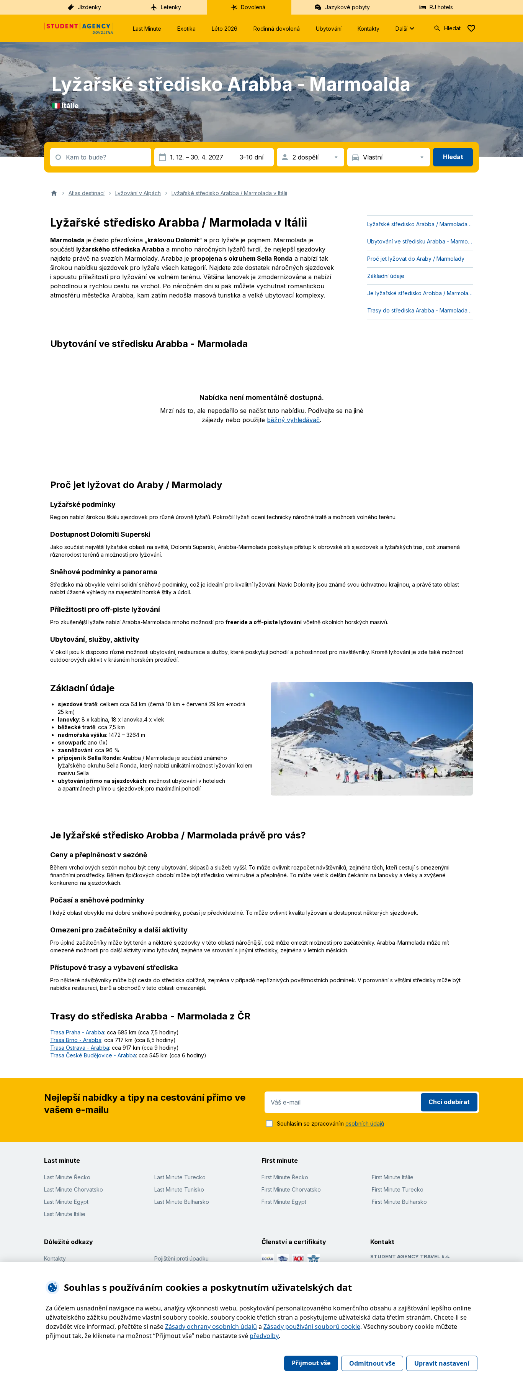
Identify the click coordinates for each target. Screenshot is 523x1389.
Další (401, 28)
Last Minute (147, 28)
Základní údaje (385, 276)
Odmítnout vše (372, 1363)
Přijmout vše (311, 1363)
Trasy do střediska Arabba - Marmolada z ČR (420, 310)
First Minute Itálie (392, 1177)
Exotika (186, 28)
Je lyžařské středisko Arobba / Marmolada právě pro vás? (420, 293)
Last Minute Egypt (66, 1201)
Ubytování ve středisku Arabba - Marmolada (420, 241)
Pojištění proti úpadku (181, 1258)
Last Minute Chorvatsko (73, 1189)
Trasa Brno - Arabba (75, 1040)
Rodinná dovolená (276, 28)
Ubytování (329, 28)
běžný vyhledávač (293, 420)
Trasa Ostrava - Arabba (79, 1047)
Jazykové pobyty (347, 7)
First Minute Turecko (397, 1189)
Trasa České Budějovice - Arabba (93, 1055)
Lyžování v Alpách (138, 193)
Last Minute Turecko (180, 1177)
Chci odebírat (449, 1102)
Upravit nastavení (441, 1363)
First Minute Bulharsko (399, 1201)
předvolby (264, 1335)
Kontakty (368, 28)
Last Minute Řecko (67, 1177)
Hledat (452, 28)
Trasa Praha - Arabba (77, 1032)
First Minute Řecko (285, 1177)
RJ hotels (441, 7)
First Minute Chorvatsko (291, 1189)
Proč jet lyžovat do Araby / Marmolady (415, 258)
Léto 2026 (224, 28)
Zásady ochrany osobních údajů (211, 1326)
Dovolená (253, 7)
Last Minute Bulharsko (181, 1201)
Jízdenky (89, 7)
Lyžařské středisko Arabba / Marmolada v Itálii (229, 193)
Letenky (171, 7)
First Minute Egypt (284, 1201)
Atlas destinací (87, 193)
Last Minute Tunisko (179, 1189)
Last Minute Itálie (64, 1214)
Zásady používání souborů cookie (311, 1326)
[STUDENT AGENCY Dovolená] (78, 28)
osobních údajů (364, 1123)
